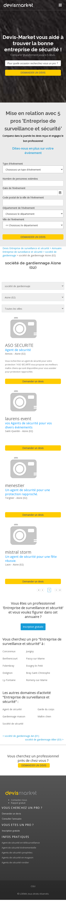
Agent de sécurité (12, 709)
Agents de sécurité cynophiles (17, 852)
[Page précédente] (42, 589)
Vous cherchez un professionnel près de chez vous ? (33, 760)
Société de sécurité (13, 723)
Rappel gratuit (18, 802)
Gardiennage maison (14, 716)
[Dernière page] (60, 589)
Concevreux (9, 651)
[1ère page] (38, 589)
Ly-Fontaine (9, 680)
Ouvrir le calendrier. (60, 193)
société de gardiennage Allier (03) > (44, 739)
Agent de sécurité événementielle (19, 847)
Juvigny (30, 651)
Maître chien (44, 716)
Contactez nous (19, 799)
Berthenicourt (10, 658)
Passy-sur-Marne (35, 658)
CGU (33, 886)
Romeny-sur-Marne (36, 680)
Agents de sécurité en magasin (17, 857)
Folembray (8, 665)
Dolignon (8, 672)
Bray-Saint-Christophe (38, 672)
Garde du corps (46, 709)
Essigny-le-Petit (34, 665)
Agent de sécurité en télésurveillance (21, 842)
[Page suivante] (56, 589)
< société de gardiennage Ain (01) (21, 736)
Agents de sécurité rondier (15, 862)
